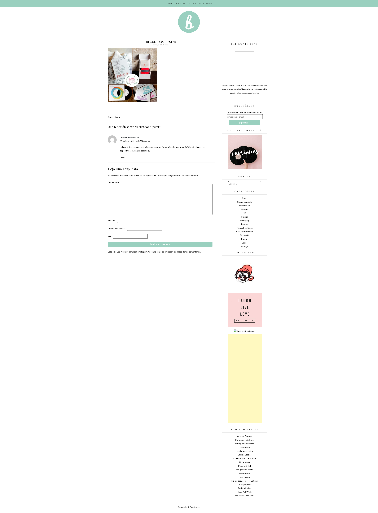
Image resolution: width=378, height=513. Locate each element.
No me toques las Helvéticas (245, 481)
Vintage (244, 246)
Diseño (244, 209)
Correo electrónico (117, 228)
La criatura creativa (244, 451)
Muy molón (245, 477)
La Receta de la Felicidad (244, 458)
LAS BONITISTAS (186, 3)
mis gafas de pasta (244, 469)
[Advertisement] (245, 378)
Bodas (244, 198)
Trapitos (245, 239)
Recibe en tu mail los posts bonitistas (245, 112)
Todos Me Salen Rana (245, 495)
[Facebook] (244, 100)
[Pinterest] (249, 100)
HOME (169, 3)
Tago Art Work (244, 492)
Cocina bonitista (244, 202)
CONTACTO (205, 3)
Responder (146, 141)
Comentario (114, 182)
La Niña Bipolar (244, 454)
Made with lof (244, 466)
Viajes (244, 242)
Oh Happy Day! (245, 484)
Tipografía (244, 235)
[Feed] (234, 100)
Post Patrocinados (244, 231)
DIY (244, 213)
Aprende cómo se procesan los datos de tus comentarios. (174, 251)
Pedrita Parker (244, 488)
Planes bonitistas (245, 228)
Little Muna (244, 462)
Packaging (244, 220)
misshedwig (244, 473)
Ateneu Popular (244, 436)
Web (110, 236)
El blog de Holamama (244, 443)
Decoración (244, 205)
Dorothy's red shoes (244, 440)
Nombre (112, 220)
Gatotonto (245, 447)
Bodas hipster (114, 117)
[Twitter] (239, 100)
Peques (244, 224)
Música (244, 216)
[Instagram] (255, 100)
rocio (167, 45)
